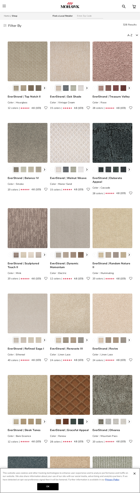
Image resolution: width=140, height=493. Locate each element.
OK (47, 486)
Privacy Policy (112, 479)
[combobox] (133, 35)
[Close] (134, 473)
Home (7, 16)
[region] (70, 480)
